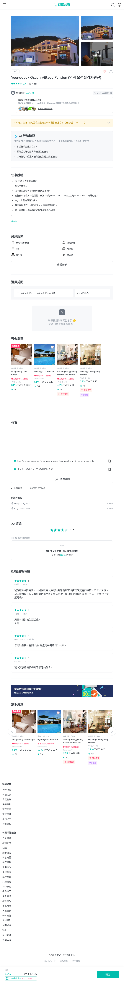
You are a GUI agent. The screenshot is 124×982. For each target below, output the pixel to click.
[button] (62, 123)
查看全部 (62, 264)
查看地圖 (65, 479)
